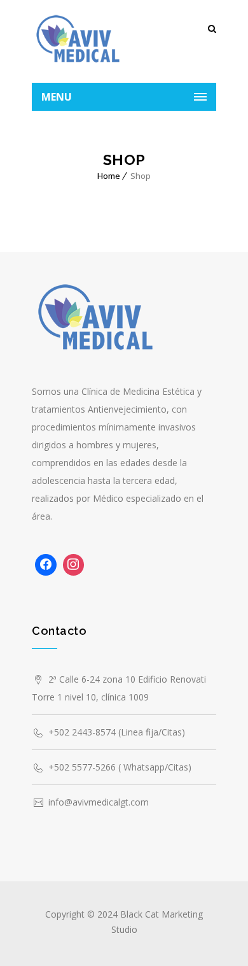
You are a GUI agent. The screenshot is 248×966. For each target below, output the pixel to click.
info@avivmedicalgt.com (98, 802)
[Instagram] (74, 565)
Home (108, 175)
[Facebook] (46, 565)
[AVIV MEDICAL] (78, 41)
